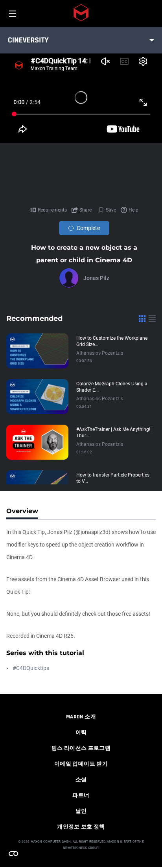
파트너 (80, 795)
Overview (22, 511)
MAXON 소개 (81, 716)
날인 (81, 811)
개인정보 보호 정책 (81, 826)
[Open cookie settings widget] (13, 853)
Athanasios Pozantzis (99, 353)
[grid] (142, 318)
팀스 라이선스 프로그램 (81, 748)
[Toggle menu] (151, 40)
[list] (152, 318)
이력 (81, 732)
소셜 (81, 779)
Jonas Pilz (96, 278)
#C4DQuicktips (31, 668)
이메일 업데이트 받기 (81, 764)
